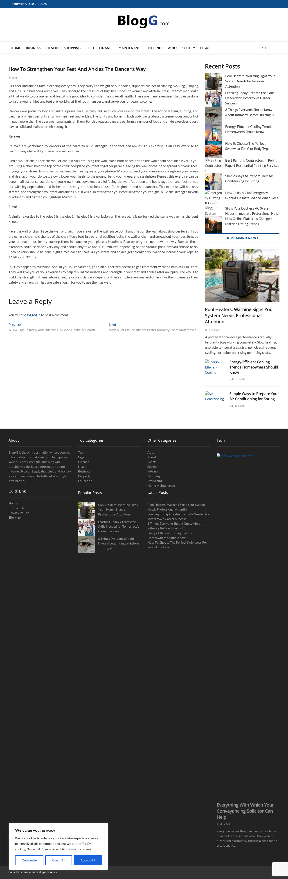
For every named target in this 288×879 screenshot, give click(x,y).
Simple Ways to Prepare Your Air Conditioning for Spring (254, 396)
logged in (33, 315)
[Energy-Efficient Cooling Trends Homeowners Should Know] (215, 367)
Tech (90, 48)
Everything (154, 481)
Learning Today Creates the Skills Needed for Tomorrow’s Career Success (249, 98)
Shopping (72, 48)
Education (85, 481)
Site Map (15, 517)
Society (188, 48)
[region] (58, 846)
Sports (151, 462)
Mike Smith (225, 824)
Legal (205, 48)
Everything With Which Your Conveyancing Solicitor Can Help (245, 811)
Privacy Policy (19, 513)
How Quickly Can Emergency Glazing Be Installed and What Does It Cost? (241, 198)
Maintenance (130, 48)
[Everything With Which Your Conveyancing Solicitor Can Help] (248, 622)
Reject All (58, 860)
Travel (151, 457)
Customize (29, 860)
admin (15, 77)
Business (33, 48)
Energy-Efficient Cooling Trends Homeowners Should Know (254, 367)
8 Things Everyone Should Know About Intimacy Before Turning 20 (118, 543)
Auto (172, 48)
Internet (155, 48)
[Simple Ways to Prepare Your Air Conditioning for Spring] (215, 396)
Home (16, 48)
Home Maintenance (161, 485)
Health (52, 48)
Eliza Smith (213, 329)
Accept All (88, 860)
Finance (106, 48)
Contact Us (16, 508)
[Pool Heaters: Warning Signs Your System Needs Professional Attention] (242, 275)
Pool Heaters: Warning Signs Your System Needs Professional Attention (250, 81)
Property (84, 476)
